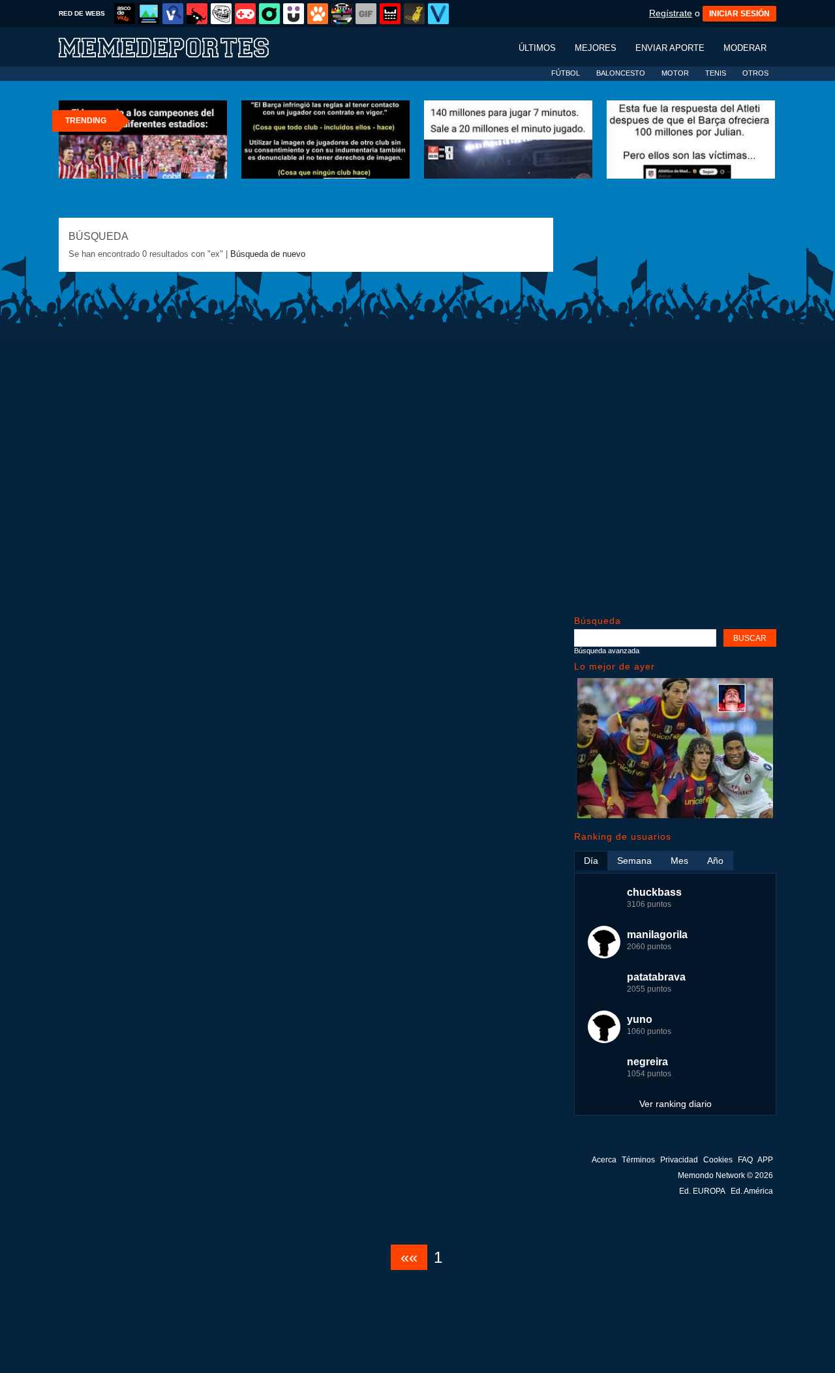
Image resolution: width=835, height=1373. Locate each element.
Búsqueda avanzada (606, 651)
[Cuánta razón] (148, 13)
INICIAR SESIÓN (739, 13)
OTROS (755, 73)
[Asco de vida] (124, 13)
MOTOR (675, 73)
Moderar (745, 48)
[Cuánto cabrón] (221, 13)
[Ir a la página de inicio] (176, 46)
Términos (638, 1159)
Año (715, 860)
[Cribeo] (269, 13)
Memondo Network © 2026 (725, 1175)
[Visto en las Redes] (172, 13)
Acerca (604, 1159)
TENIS (715, 73)
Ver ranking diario (675, 1104)
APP (765, 1159)
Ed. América (752, 1191)
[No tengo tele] (341, 13)
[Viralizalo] (438, 13)
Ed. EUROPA (702, 1191)
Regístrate (670, 13)
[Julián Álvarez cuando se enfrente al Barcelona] (675, 815)
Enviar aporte (670, 48)
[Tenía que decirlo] (390, 13)
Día (591, 860)
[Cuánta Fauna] (317, 13)
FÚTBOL (565, 73)
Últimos (537, 48)
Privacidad (679, 1159)
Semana (634, 860)
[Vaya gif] (366, 13)
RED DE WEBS (82, 13)
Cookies (718, 1159)
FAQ (745, 1159)
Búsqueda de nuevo (267, 254)
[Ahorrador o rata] (414, 13)
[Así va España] (197, 13)
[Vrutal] (245, 13)
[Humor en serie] (293, 13)
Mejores (595, 48)
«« (409, 1257)
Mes (679, 860)
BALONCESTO (620, 73)
